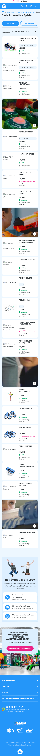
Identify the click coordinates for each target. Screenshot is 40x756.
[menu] (9, 6)
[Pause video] (20, 114)
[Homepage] (4, 6)
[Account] (26, 6)
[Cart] (36, 6)
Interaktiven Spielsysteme (25, 12)
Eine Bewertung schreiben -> (15, 711)
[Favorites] (31, 6)
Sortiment (10, 12)
